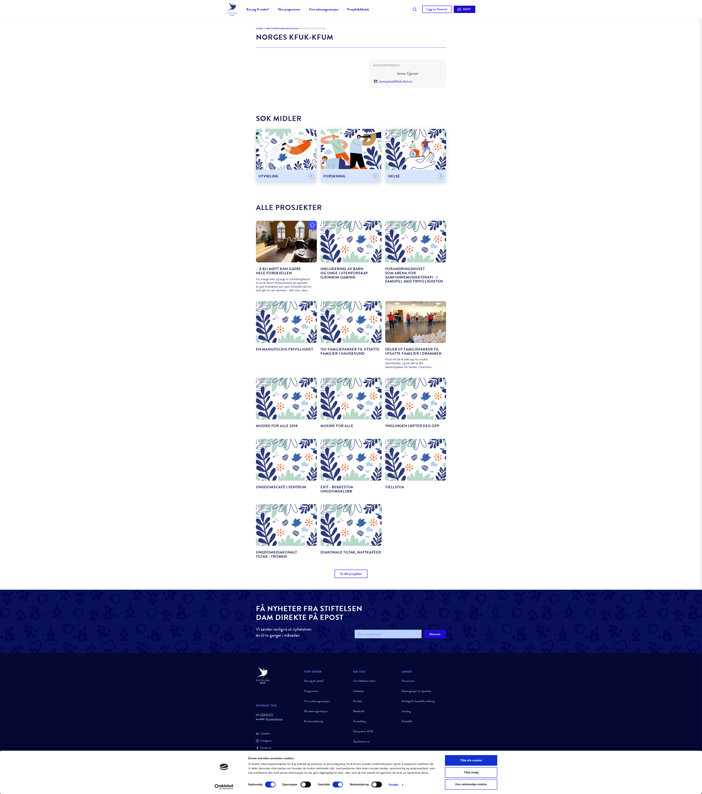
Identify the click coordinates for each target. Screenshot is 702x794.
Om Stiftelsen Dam (364, 681)
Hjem (259, 28)
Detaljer (394, 784)
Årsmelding (359, 721)
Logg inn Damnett (437, 9)
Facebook (265, 748)
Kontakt (357, 701)
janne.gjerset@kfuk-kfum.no (395, 81)
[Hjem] (278, 676)
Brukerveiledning (313, 721)
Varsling (406, 711)
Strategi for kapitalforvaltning (418, 701)
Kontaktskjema (274, 719)
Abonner (435, 634)
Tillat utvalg (471, 772)
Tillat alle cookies (471, 760)
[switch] (306, 784)
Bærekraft (358, 711)
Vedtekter (358, 691)
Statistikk (407, 721)
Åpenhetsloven (361, 741)
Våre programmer (289, 9)
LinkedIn (265, 733)
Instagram (266, 740)
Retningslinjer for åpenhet (416, 691)
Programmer (311, 691)
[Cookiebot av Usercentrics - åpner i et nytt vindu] (224, 787)
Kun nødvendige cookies (471, 784)
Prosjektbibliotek (358, 9)
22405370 (266, 714)
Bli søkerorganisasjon (316, 711)
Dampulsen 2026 (363, 731)
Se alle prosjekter (351, 573)
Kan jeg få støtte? (257, 9)
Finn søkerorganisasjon (323, 9)
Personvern (408, 681)
